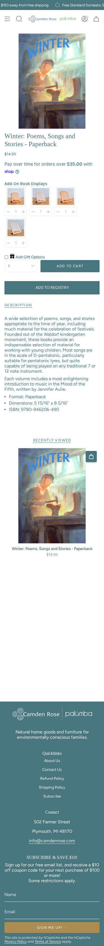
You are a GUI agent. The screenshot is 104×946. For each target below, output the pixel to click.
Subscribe (52, 796)
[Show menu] (7, 18)
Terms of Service (48, 941)
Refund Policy (52, 778)
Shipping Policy (52, 787)
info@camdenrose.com (52, 840)
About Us (52, 760)
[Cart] (96, 18)
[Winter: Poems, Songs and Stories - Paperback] (52, 495)
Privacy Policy (15, 941)
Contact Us (52, 769)
